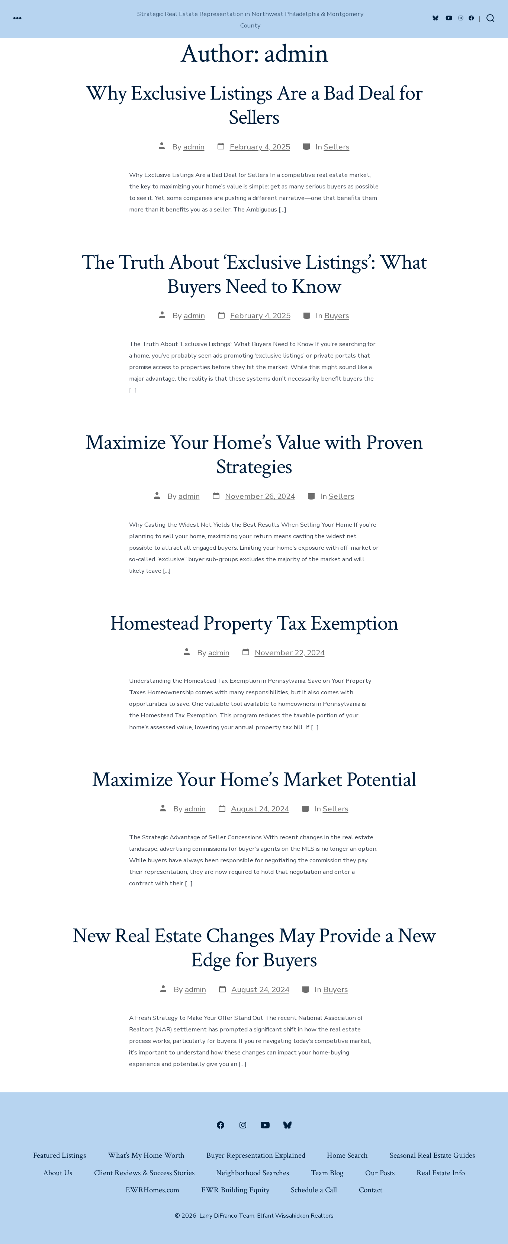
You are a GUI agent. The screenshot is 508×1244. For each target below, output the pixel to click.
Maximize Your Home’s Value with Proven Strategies (254, 455)
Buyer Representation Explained (255, 1155)
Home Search (347, 1155)
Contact (370, 1190)
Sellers (337, 147)
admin (194, 147)
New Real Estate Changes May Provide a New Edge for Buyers (254, 948)
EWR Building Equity (235, 1190)
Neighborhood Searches (252, 1173)
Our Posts (380, 1173)
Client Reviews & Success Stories (144, 1173)
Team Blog (327, 1173)
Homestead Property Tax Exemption (254, 623)
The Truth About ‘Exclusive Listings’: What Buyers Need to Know (254, 274)
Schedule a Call (314, 1190)
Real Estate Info (441, 1173)
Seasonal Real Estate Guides (432, 1155)
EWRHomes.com (152, 1190)
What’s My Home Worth (146, 1155)
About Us (57, 1173)
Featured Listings (59, 1155)
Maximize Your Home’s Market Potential (254, 780)
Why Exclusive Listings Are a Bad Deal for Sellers (254, 105)
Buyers (336, 315)
